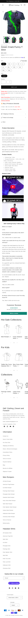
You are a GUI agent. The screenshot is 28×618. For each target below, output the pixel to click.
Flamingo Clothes (6, 391)
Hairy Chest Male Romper (9, 500)
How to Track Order (8, 439)
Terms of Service (7, 519)
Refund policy (6, 523)
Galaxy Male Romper (8, 510)
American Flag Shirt (8, 536)
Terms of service (7, 458)
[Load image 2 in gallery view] (14, 40)
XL (3, 67)
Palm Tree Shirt (7, 558)
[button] (2, 5)
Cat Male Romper (7, 487)
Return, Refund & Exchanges (10, 448)
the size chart (4, 93)
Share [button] (4, 122)
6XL (9, 70)
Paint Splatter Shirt (7, 552)
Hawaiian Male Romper (8, 497)
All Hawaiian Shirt (7, 532)
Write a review (14, 313)
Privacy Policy (6, 455)
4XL (20, 67)
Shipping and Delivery (8, 445)
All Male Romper (7, 481)
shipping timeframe (5, 100)
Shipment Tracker (7, 471)
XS (9, 64)
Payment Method (7, 461)
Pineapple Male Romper (9, 494)
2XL (9, 67)
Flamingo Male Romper (8, 490)
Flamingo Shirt (6, 549)
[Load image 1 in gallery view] (7, 40)
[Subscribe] (23, 578)
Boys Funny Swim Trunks (18, 365)
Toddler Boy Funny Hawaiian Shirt (6, 365)
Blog (4, 465)
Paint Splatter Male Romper (10, 507)
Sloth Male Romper (7, 503)
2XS (4, 64)
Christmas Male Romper (9, 516)
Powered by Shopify (19, 615)
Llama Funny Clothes (16, 392)
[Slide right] (26, 40)
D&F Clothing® (12, 615)
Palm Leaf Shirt (6, 561)
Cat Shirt (5, 542)
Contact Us (5, 436)
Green (4, 76)
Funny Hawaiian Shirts (17, 337)
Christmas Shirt (6, 568)
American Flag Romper (8, 484)
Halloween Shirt (7, 565)
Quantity (3, 79)
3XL (14, 67)
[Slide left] (1, 40)
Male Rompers (5, 336)
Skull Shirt (5, 555)
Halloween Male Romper (9, 513)
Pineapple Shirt (6, 545)
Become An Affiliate (7, 468)
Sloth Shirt (5, 539)
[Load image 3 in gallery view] (21, 40)
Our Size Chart (6, 442)
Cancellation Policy (7, 452)
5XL (4, 70)
